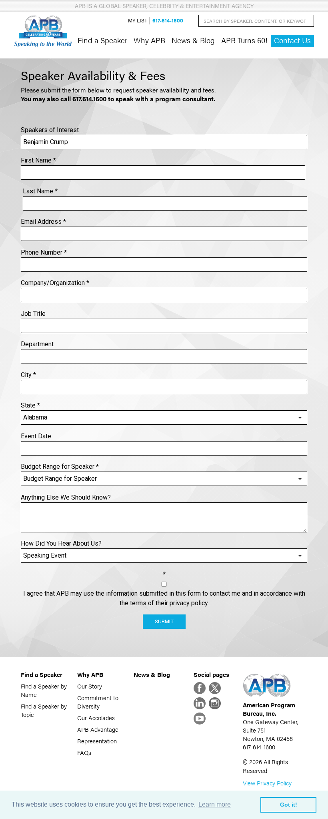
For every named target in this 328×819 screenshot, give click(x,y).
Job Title (33, 313)
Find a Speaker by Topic (44, 710)
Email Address (43, 221)
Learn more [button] (214, 804)
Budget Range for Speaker (60, 466)
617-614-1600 (167, 20)
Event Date (36, 436)
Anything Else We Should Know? (66, 497)
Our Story (89, 686)
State (30, 405)
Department (37, 344)
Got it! (288, 804)
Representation (97, 741)
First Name (38, 160)
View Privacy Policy (267, 783)
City (28, 375)
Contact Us (292, 40)
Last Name (40, 191)
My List (137, 20)
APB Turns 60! (244, 40)
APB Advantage (97, 729)
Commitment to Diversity (97, 701)
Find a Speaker (102, 40)
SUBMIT (164, 621)
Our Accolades (96, 717)
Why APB (149, 40)
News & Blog (193, 40)
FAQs (84, 752)
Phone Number (44, 252)
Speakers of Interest (50, 130)
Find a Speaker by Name (44, 690)
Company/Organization (55, 283)
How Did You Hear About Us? (61, 543)
